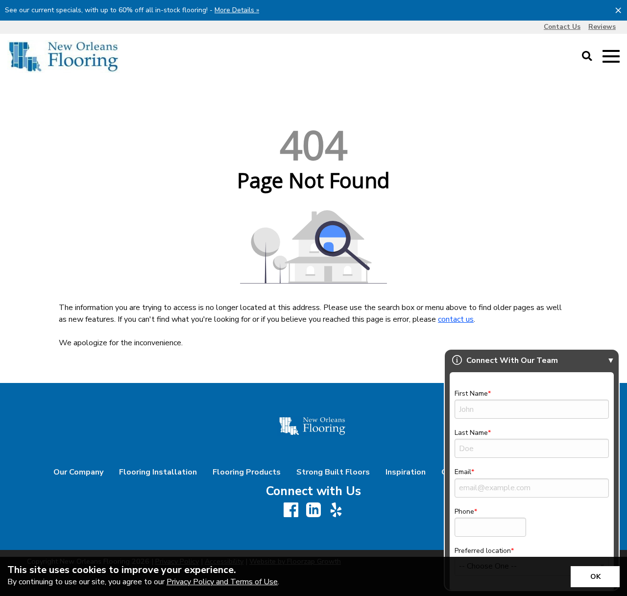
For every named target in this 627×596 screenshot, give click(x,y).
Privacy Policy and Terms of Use (222, 581)
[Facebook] (291, 510)
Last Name (471, 432)
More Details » (237, 10)
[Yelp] (336, 510)
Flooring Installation (158, 472)
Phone (464, 511)
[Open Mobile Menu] (611, 56)
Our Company (78, 472)
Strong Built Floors (333, 472)
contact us (456, 319)
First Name (471, 393)
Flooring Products (247, 472)
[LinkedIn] (313, 510)
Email (463, 472)
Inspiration (406, 472)
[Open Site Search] (587, 56)
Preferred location (483, 550)
